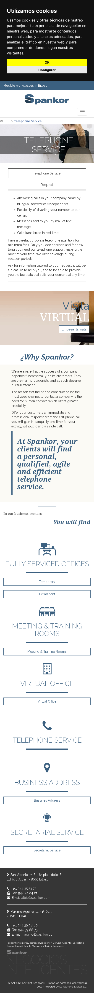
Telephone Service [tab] (46, 173)
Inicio (7, 121)
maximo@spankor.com (38, 934)
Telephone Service (28, 121)
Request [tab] (47, 185)
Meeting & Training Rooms (47, 651)
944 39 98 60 (28, 925)
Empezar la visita (74, 329)
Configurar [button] (47, 70)
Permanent (47, 594)
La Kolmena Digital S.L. (73, 986)
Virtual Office (47, 701)
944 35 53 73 (27, 888)
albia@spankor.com (35, 897)
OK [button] (47, 62)
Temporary (47, 582)
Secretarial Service (47, 850)
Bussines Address (47, 800)
